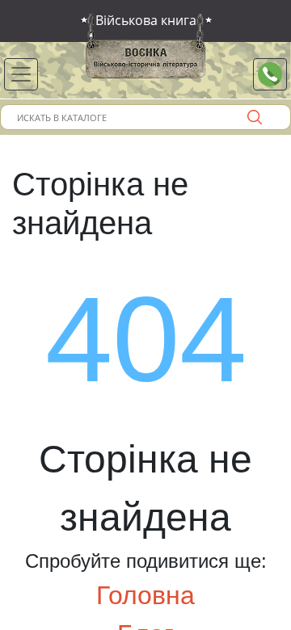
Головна (145, 595)
